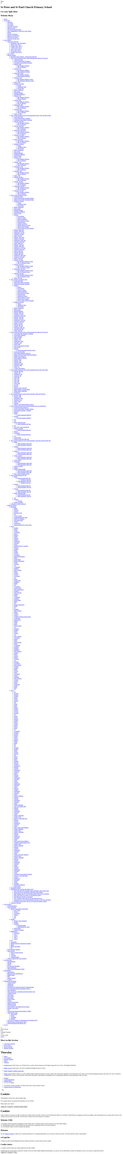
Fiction (19, 85)
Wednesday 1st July (19, 233)
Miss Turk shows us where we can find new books (27, 895)
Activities (13, 955)
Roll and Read (21, 222)
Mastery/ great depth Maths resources (24, 404)
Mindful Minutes (18, 93)
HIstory (16, 740)
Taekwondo (14, 1014)
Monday (16, 538)
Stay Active (17, 91)
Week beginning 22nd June (24, 443)
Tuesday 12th (17, 162)
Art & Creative (18, 516)
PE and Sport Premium (13, 966)
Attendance (10, 984)
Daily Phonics (18, 592)
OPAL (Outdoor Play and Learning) (16, 958)
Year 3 (15, 937)
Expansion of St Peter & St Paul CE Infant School (20, 987)
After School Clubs (12, 1012)
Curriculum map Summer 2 (21, 407)
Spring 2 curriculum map (20, 818)
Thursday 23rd (18, 78)
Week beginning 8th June (24, 424)
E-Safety (9, 979)
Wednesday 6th (18, 374)
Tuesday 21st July (19, 314)
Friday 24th (17, 82)
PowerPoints (20, 216)
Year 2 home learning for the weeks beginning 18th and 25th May (28, 394)
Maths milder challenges (20, 358)
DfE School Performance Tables (15, 969)
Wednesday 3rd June (19, 269)
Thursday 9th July (19, 329)
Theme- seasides (18, 466)
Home (5, 19)
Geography (17, 433)
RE (15, 419)
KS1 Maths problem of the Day (22, 353)
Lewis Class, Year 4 (16, 49)
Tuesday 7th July (18, 326)
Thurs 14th (17, 383)
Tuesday (16, 540)
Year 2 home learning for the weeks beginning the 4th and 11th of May (29, 370)
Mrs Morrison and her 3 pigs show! (23, 897)
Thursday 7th (17, 376)
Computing (17, 567)
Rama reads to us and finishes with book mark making (28, 892)
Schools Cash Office (12, 1008)
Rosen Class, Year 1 (16, 44)
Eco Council (10, 53)
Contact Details (11, 982)
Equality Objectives (12, 34)
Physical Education (19, 561)
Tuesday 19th (17, 397)
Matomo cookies (9, 1134)
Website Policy (8, 1081)
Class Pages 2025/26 (12, 41)
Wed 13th (16, 382)
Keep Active (17, 209)
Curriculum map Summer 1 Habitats (23, 333)
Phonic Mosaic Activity (23, 297)
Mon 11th (16, 379)
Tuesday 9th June (18, 254)
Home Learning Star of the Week (23, 525)
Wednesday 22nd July (20, 315)
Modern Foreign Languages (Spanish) (21, 943)
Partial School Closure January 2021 (17, 1022)
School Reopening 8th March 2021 (16, 1023)
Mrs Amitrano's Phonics (23, 72)
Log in (6, 1025)
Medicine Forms (11, 1003)
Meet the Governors (12, 37)
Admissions (10, 985)
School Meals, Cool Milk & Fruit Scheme (18, 1006)
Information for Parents (10, 981)
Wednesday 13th (18, 166)
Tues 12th (16, 380)
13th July (19, 501)
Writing (16, 922)
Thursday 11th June (19, 257)
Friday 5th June (18, 278)
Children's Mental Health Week (22, 617)
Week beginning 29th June (24, 445)
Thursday (16, 543)
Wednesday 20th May (20, 130)
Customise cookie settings (20, 1106)
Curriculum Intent (12, 906)
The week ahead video (20, 806)
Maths (15, 413)
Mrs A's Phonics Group (23, 263)
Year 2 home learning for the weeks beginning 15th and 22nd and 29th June (31, 440)
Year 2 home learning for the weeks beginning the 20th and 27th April (29, 332)
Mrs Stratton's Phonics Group (25, 79)
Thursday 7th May (19, 190)
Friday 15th (17, 175)
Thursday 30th (18, 109)
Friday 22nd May (18, 139)
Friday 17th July (18, 323)
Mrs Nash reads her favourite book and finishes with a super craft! (31, 891)
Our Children (7, 40)
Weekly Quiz (17, 817)
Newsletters (10, 997)
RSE (8, 976)
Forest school (17, 437)
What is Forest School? (17, 952)
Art (15, 421)
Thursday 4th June (19, 273)
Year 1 (12, 526)
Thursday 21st (18, 400)
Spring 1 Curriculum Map (21, 875)
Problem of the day (26, 483)
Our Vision (7, 20)
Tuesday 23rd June (19, 239)
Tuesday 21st (17, 69)
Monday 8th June (18, 252)
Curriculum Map (18, 59)
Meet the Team (11, 28)
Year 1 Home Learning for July (19, 279)
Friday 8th (16, 377)
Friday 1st (16, 367)
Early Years (17, 910)
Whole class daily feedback (21, 854)
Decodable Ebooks (16, 888)
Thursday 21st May (19, 135)
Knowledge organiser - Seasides (22, 410)
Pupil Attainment (11, 967)
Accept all (10, 1106)
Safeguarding (7, 970)
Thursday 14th (18, 171)
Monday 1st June (18, 260)
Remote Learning (12, 505)
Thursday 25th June (19, 242)
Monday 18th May (19, 121)
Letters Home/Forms (12, 1002)
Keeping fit (17, 392)
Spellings (16, 564)
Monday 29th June (19, 230)
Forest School (17, 156)
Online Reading (21, 925)
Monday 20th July (19, 312)
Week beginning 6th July (24, 478)
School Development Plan (14, 29)
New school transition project (22, 473)
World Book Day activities (21, 546)
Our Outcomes (8, 960)
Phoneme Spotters (22, 219)
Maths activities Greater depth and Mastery (25, 355)
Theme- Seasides (18, 428)
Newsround (17, 347)
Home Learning (11, 55)
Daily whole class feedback (21, 827)
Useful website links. (19, 352)
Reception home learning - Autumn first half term (24, 56)
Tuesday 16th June (19, 246)
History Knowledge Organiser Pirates (24, 199)
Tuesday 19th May (19, 126)
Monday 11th (17, 157)
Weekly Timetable (19, 815)
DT (15, 425)
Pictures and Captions (23, 227)
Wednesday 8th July (19, 327)
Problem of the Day (26, 480)
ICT (15, 436)
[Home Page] (1, 3)
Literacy (16, 511)
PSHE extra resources (20, 356)
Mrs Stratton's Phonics (23, 65)
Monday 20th (17, 64)
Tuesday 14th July (19, 318)
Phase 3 (19, 287)
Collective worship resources (18, 504)
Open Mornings (11, 990)
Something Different (19, 94)
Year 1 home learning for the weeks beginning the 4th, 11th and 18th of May (31, 115)
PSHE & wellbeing (19, 519)
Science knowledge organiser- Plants (23, 409)
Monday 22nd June (19, 237)
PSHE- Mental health (19, 422)
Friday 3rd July (18, 236)
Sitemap (6, 1078)
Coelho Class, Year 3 (16, 47)
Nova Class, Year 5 (16, 50)
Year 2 (12, 690)
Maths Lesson (7, 1068)
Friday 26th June (18, 243)
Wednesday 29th (18, 105)
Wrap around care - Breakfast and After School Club (21, 991)
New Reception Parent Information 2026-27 (19, 988)
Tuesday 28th (17, 100)
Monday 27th (17, 96)
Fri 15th (16, 385)
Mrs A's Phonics (21, 67)
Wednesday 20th (18, 398)
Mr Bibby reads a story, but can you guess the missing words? (30, 901)
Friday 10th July (18, 330)
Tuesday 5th (17, 373)
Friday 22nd (17, 401)
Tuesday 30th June (19, 231)
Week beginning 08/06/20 (24, 415)
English (16, 416)
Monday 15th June (19, 245)
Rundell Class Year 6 (16, 52)
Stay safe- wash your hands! (21, 427)
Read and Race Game (23, 221)
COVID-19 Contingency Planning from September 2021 (22, 1020)
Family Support (11, 978)
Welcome (9, 22)
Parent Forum (11, 999)
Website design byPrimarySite (12, 1087)
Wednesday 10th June (20, 255)
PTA (8, 1009)
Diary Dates (10, 996)
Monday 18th (17, 395)
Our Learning (7, 904)
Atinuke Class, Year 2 (16, 46)
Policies (9, 1000)
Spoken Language (19, 930)
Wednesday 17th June (20, 248)
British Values (11, 975)
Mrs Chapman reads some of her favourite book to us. (28, 898)
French (12, 1015)
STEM (16, 522)
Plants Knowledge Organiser (21, 282)
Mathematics (14, 931)
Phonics (16, 215)
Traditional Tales (21, 87)
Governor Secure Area (13, 38)
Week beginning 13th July (24, 481)
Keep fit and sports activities (21, 346)
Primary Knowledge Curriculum (19, 909)
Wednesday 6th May (19, 186)
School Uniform (11, 1005)
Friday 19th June (18, 251)
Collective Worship (12, 26)
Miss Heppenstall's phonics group (26, 350)
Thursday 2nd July (19, 234)
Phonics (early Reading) (20, 921)
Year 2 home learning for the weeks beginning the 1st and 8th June (28, 406)
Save (15, 1152)
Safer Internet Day (19, 589)
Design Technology (19, 604)
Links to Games (21, 218)
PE (15, 607)
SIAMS (9, 963)
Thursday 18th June (19, 249)
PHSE (15, 537)
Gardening (13, 1017)
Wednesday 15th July (19, 320)
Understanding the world (20, 517)
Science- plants (18, 455)
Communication (15, 957)
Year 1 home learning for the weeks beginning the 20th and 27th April (29, 58)
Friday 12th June (18, 258)
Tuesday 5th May (18, 181)
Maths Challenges (19, 90)
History (16, 431)
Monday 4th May (18, 177)
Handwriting (17, 559)
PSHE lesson (7, 1074)
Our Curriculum (11, 907)
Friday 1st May (18, 114)
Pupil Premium (11, 961)
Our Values (10, 25)
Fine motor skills (18, 520)
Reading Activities (19, 84)
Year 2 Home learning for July (19, 475)
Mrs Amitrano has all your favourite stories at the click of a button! (31, 894)
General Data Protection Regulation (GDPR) (19, 1011)
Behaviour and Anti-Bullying (15, 973)
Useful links (17, 523)
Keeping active (18, 513)
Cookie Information (9, 1079)
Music (15, 534)
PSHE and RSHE (15, 946)
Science (16, 489)
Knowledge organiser (19, 335)
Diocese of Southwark (13, 35)
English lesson (8, 1065)
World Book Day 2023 (23, 927)
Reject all (3, 1106)
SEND (9, 32)
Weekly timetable (18, 796)
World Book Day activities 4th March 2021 (22, 889)
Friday (15, 544)
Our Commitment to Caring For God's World (19, 31)
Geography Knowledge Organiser (23, 120)
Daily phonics (17, 570)
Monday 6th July (18, 324)
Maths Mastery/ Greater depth (22, 389)
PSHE (15, 606)
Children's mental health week (22, 842)
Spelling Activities (22, 224)
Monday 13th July (19, 317)
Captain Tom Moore (19, 368)
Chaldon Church (11, 993)
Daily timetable (18, 336)
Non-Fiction (20, 88)
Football (13, 1019)
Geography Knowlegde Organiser (23, 62)
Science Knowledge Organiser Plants (24, 198)
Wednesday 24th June (20, 240)
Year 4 (15, 939)
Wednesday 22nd (18, 73)
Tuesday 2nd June (19, 264)
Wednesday (17, 541)
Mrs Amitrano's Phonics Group (25, 81)
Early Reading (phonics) (13, 949)
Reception (13, 507)
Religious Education (19, 556)
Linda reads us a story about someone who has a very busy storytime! (32, 900)
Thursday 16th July (19, 321)
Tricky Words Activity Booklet (25, 228)
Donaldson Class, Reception (18, 43)
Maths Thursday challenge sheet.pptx (14, 1071)
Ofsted (9, 964)
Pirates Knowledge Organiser (22, 284)
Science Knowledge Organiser (22, 61)
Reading (16, 549)
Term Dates (10, 994)
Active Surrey (17, 460)
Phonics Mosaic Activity (23, 225)
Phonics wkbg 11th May (20, 388)
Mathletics (16, 650)
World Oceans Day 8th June (21, 439)
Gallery (13, 954)
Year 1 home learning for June (19, 195)
